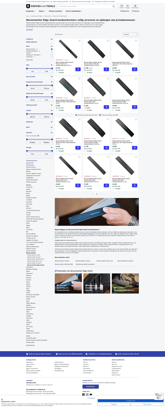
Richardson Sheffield (32, 295)
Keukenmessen (31, 167)
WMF (28, 324)
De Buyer (29, 202)
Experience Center (117, 366)
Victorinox (29, 318)
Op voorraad (30, 76)
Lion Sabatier (30, 244)
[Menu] (162, 393)
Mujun (28, 271)
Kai (27, 232)
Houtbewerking (59, 370)
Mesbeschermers (31, 42)
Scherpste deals (31, 338)
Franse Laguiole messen (33, 173)
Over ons (114, 364)
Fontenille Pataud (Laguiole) (34, 219)
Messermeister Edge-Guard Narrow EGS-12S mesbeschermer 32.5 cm (64, 64)
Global (28, 225)
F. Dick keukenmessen (33, 210)
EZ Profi (28, 208)
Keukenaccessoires (32, 180)
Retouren (86, 366)
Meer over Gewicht (31, 136)
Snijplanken (29, 178)
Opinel (28, 284)
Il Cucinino (29, 229)
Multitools (29, 366)
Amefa (28, 189)
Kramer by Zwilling (32, 236)
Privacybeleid (91, 398)
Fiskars (28, 215)
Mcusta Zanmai (31, 251)
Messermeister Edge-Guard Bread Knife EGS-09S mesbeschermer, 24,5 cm (121, 101)
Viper (28, 320)
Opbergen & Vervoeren (33, 175)
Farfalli (28, 212)
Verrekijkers (58, 368)
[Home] (40, 6)
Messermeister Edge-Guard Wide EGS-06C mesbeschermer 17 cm (66, 142)
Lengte (28, 110)
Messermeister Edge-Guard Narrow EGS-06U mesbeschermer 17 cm (121, 180)
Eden (27, 206)
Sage (27, 301)
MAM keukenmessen (32, 246)
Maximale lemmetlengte (34, 82)
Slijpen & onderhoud (32, 368)
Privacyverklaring (88, 370)
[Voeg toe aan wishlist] (79, 41)
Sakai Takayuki (30, 303)
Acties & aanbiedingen (73, 11)
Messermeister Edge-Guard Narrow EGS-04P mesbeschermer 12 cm (92, 101)
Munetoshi (29, 273)
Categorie (29, 39)
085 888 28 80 (31, 383)
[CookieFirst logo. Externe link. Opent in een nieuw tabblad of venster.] (2, 399)
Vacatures (115, 372)
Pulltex (28, 290)
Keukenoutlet (30, 342)
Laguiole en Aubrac (32, 240)
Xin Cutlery (29, 326)
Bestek (28, 171)
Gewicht (29, 132)
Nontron (28, 280)
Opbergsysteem (31, 105)
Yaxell (28, 329)
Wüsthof (29, 322)
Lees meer (29, 29)
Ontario (28, 286)
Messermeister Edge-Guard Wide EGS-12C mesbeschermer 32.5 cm (122, 64)
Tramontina (29, 314)
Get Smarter (30, 345)
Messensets (30, 163)
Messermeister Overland (34, 263)
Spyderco (29, 309)
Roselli (28, 299)
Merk (28, 46)
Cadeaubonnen (116, 368)
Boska (28, 195)
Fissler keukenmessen (33, 217)
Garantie (86, 364)
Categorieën (30, 11)
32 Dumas (29, 187)
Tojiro (28, 312)
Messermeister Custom (33, 257)
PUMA (28, 292)
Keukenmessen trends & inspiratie (36, 340)
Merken (28, 185)
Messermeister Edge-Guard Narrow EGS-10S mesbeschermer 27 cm (64, 180)
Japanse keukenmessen (33, 169)
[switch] (159, 398)
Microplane (29, 267)
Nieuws (114, 362)
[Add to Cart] (78, 69)
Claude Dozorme (31, 198)
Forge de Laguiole (31, 221)
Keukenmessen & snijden (37, 16)
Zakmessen (29, 362)
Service (85, 362)
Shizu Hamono (30, 307)
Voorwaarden (87, 372)
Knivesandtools (31, 234)
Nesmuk (28, 278)
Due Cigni (29, 204)
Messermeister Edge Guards (35, 265)
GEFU (28, 223)
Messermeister (47, 16)
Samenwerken (116, 375)
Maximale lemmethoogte (34, 93)
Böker (28, 193)
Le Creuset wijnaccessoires (34, 242)
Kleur (28, 127)
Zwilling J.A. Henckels (32, 333)
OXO (27, 288)
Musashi (28, 275)
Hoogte (28, 147)
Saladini (28, 305)
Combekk (29, 200)
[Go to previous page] (93, 194)
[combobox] (131, 34)
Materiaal (29, 122)
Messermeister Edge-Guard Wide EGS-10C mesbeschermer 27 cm (122, 142)
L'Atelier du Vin (31, 238)
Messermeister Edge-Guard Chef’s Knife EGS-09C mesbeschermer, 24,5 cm (92, 142)
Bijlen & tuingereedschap (62, 364)
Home (27, 16)
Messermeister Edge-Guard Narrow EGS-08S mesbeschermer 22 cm (92, 180)
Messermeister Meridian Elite (35, 259)
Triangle (28, 316)
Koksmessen (30, 165)
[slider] (27, 68)
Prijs (27, 65)
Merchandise (115, 370)
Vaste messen (30, 364)
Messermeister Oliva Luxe (34, 261)
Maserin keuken (31, 249)
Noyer (28, 282)
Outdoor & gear (59, 362)
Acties (28, 336)
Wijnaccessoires (31, 182)
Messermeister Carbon (33, 255)
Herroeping (86, 368)
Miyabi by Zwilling (31, 269)
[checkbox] (51, 49)
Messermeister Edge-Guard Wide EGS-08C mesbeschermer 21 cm (66, 101)
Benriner (29, 191)
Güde (27, 227)
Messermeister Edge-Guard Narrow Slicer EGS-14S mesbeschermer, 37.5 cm (92, 64)
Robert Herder (30, 297)
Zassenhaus (30, 331)
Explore (41, 11)
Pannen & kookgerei (32, 372)
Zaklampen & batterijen (61, 366)
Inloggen (127, 7)
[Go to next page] (100, 194)
